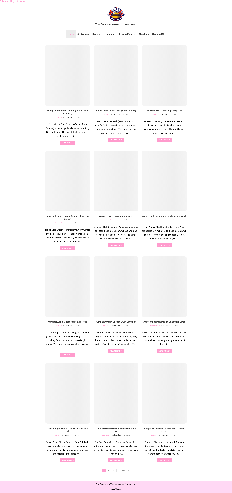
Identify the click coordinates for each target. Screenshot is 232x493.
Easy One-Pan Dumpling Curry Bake (164, 110)
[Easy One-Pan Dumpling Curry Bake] (164, 75)
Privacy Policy (126, 34)
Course (96, 34)
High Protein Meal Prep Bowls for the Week (164, 216)
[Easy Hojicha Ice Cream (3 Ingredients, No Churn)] (67, 181)
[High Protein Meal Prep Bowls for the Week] (164, 181)
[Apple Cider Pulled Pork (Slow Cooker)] (116, 75)
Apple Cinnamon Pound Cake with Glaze (164, 322)
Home (71, 34)
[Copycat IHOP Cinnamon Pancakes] (116, 181)
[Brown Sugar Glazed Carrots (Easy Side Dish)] (67, 393)
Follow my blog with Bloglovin (14, 1)
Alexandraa (68, 117)
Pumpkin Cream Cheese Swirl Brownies (116, 322)
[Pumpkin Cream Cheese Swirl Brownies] (116, 286)
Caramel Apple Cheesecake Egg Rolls (67, 322)
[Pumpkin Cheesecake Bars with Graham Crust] (164, 393)
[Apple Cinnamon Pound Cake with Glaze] (164, 286)
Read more (67, 143)
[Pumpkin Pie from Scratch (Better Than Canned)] (67, 75)
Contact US (158, 34)
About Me (144, 34)
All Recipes (83, 34)
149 (123, 470)
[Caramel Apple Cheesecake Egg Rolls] (67, 286)
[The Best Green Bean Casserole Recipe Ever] (116, 393)
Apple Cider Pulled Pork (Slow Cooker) (116, 110)
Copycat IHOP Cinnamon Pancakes (116, 216)
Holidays (109, 34)
